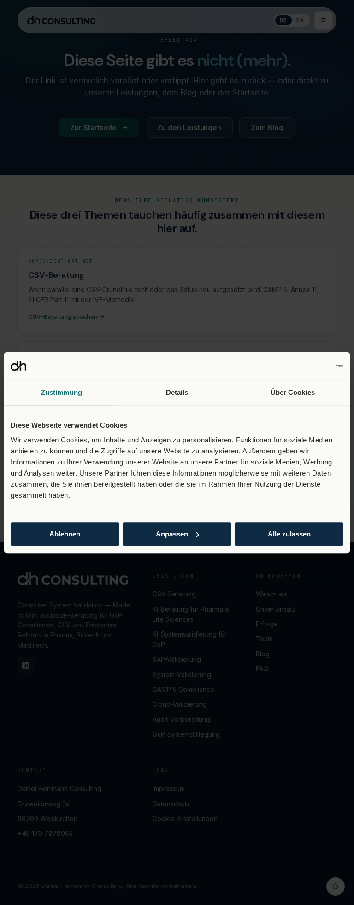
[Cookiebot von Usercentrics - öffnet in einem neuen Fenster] (303, 366)
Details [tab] (177, 392)
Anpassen (172, 534)
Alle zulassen (289, 534)
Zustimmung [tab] (61, 392)
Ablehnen (64, 534)
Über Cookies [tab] (293, 392)
